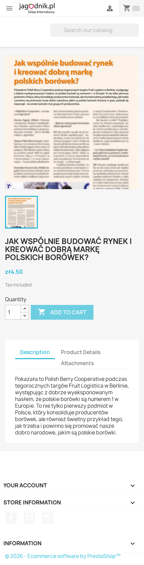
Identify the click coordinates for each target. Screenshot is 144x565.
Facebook (11, 518)
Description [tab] (35, 352)
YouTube (29, 518)
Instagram (48, 518)
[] (136, 34)
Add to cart (62, 312)
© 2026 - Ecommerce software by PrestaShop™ (63, 556)
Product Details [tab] (80, 352)
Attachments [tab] (77, 363)
